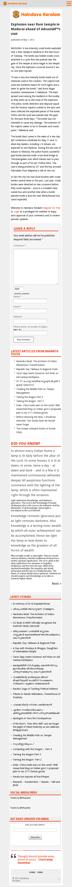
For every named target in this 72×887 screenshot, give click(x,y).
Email (17, 307)
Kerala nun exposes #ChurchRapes (31, 776)
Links (40, 872)
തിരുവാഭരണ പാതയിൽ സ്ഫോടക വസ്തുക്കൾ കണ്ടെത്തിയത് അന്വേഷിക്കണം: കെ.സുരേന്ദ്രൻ (36, 634)
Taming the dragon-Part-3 (29, 397)
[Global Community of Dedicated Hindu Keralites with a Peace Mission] (36, 18)
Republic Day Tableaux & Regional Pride (36, 369)
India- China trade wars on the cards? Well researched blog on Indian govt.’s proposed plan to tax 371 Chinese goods (38, 409)
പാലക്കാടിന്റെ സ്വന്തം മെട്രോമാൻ (32, 704)
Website (18, 317)
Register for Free (51, 208)
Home (32, 872)
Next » (56, 583)
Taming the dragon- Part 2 (30, 401)
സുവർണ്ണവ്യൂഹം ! (23, 744)
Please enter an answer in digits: (31, 327)
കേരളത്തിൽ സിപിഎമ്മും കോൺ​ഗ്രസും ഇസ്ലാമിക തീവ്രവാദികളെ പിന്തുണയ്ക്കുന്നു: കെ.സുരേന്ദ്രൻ (35, 668)
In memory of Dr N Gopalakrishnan (31, 603)
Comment (20, 245)
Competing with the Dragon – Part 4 (32, 749)
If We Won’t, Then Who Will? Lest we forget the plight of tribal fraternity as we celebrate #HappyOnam (36, 726)
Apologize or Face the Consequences (32, 718)
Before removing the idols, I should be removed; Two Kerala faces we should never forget (36, 421)
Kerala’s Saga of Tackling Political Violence (35, 688)
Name (17, 296)
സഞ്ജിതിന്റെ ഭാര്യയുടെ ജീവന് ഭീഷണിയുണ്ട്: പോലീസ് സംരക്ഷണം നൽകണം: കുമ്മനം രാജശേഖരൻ (33, 680)
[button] (68, 3)
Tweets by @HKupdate (20, 798)
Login (16, 211)
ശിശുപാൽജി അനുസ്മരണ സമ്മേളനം (33, 609)
